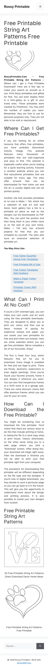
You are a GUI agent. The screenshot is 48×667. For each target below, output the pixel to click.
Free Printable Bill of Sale (26, 264)
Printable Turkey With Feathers (24, 289)
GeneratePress (24, 663)
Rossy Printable (17, 7)
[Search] (40, 646)
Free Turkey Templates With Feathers (25, 272)
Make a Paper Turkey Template (24, 280)
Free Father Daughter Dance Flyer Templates (25, 257)
